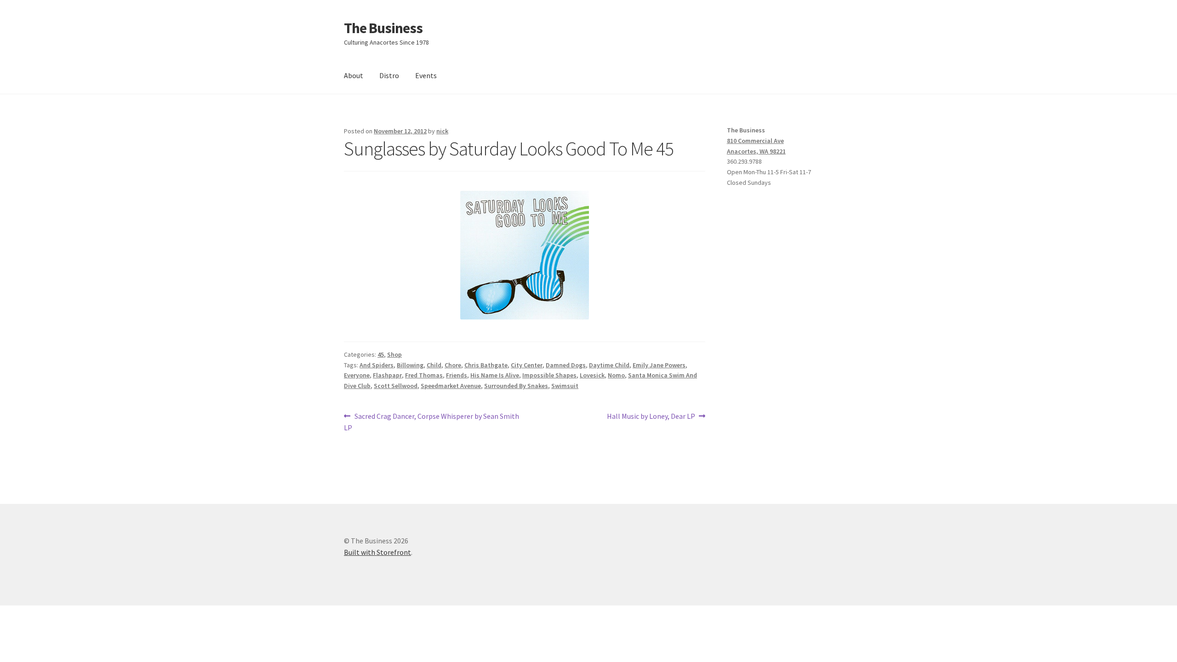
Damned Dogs (566, 365)
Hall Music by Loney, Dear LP (651, 416)
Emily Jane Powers (659, 365)
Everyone (357, 375)
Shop (394, 354)
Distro (389, 75)
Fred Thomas (424, 375)
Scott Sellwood (395, 386)
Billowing (410, 365)
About (353, 75)
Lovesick (592, 375)
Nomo (616, 375)
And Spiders (377, 365)
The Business (383, 28)
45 (380, 354)
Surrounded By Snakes (516, 386)
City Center (527, 365)
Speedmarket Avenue (451, 386)
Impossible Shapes (549, 375)
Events (426, 75)
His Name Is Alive (494, 375)
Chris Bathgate (486, 365)
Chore (453, 365)
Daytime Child (609, 365)
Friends (456, 375)
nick (442, 131)
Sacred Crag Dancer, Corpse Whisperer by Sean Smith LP (431, 422)
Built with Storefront (377, 552)
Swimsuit (564, 386)
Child (434, 365)
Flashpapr (387, 375)
